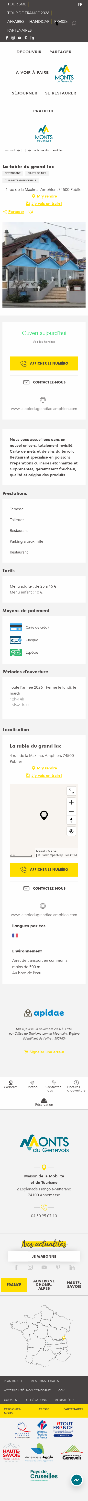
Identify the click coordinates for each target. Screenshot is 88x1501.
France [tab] (14, 1285)
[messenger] (76, 1485)
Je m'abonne (44, 1256)
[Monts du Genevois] (64, 73)
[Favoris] (66, 23)
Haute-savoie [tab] (74, 1285)
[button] (74, 23)
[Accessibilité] (57, 23)
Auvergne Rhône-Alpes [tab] (44, 1285)
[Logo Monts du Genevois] (44, 1143)
